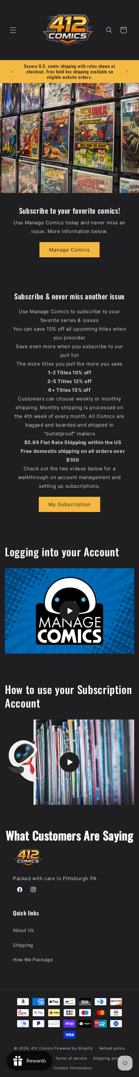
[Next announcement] (127, 71)
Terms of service (71, 1058)
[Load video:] (69, 611)
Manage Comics (69, 250)
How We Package (33, 959)
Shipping (23, 945)
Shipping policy (108, 1058)
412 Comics (42, 1048)
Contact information (72, 1068)
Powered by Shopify (73, 1048)
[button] (13, 30)
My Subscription (69, 504)
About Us (23, 930)
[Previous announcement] (12, 71)
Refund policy (112, 1048)
